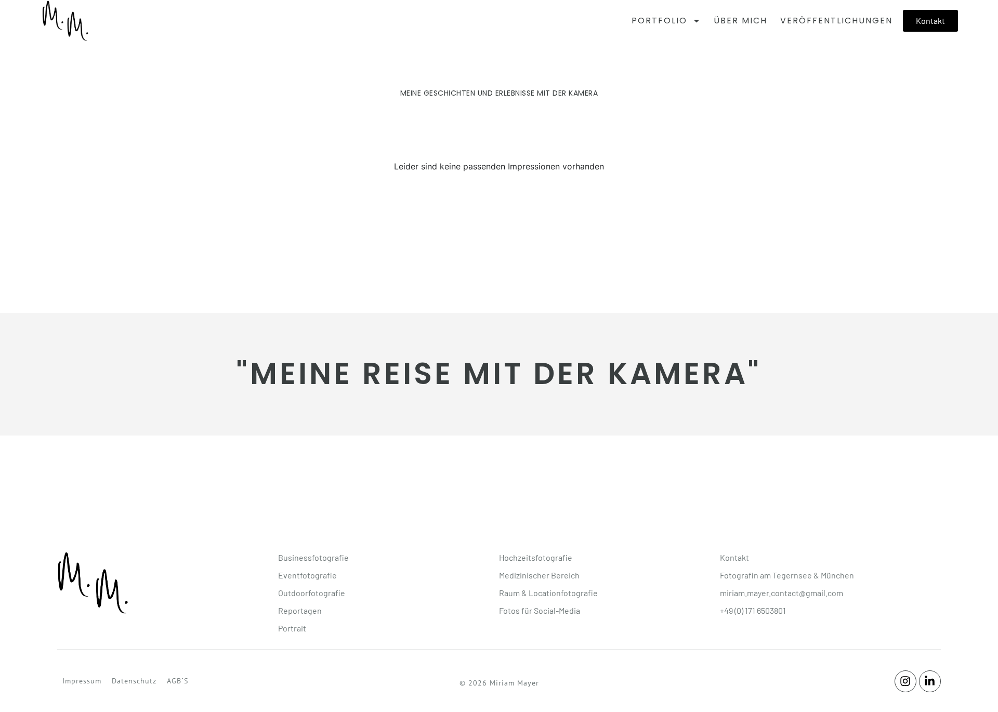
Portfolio (659, 21)
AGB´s (177, 680)
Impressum (81, 680)
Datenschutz (134, 680)
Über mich (740, 21)
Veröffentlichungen (836, 21)
